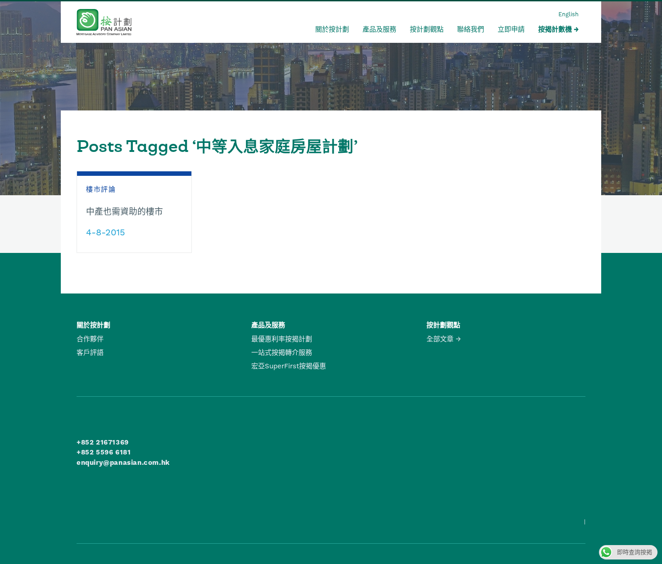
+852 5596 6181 (104, 452)
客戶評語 (90, 352)
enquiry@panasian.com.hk (123, 463)
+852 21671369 (103, 442)
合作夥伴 (90, 339)
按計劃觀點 (427, 29)
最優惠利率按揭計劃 (281, 339)
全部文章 (439, 339)
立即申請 (511, 29)
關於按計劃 (332, 29)
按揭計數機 (555, 29)
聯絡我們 (470, 29)
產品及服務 (379, 29)
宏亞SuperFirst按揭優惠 (288, 366)
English (568, 14)
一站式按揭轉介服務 (281, 352)
